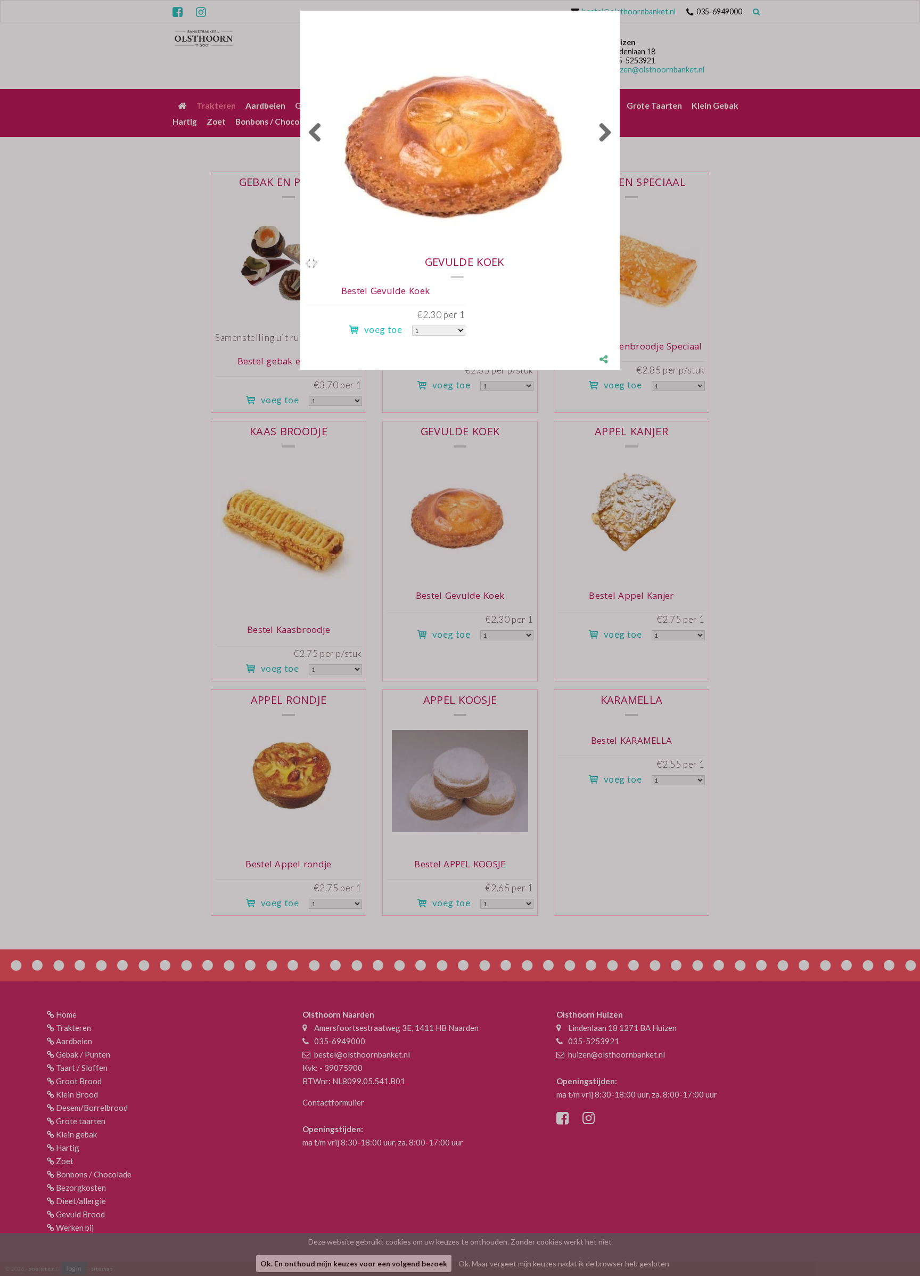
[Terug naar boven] (885, 1241)
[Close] (619, 10)
